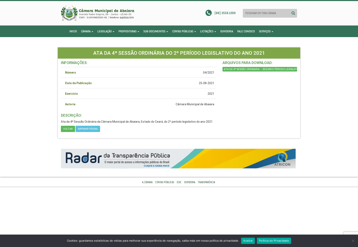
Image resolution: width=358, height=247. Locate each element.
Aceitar (248, 240)
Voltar (68, 128)
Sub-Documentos (154, 31)
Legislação (104, 31)
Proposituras (128, 31)
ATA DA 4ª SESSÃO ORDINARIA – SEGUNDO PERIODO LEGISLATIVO (260, 69)
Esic (179, 182)
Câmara (86, 31)
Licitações (207, 31)
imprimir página (88, 128)
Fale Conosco (246, 31)
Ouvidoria (226, 31)
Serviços (265, 31)
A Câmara (147, 182)
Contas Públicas (183, 31)
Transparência (206, 182)
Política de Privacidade (274, 240)
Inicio (73, 31)
